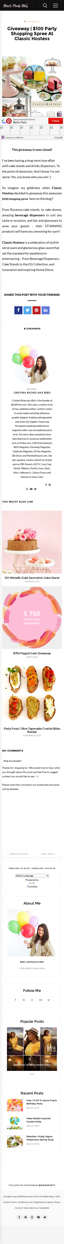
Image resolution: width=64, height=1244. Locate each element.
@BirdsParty (47, 1185)
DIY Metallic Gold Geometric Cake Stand (32, 577)
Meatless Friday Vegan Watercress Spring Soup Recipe (40, 1139)
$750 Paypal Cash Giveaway (32, 653)
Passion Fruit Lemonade (32, 1065)
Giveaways (33, 22)
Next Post (48, 854)
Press (57, 1202)
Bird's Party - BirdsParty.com (19, 1202)
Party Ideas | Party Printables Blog (38, 1196)
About (50, 1202)
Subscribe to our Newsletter (36, 1208)
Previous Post (18, 854)
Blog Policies (40, 1202)
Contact (18, 1208)
